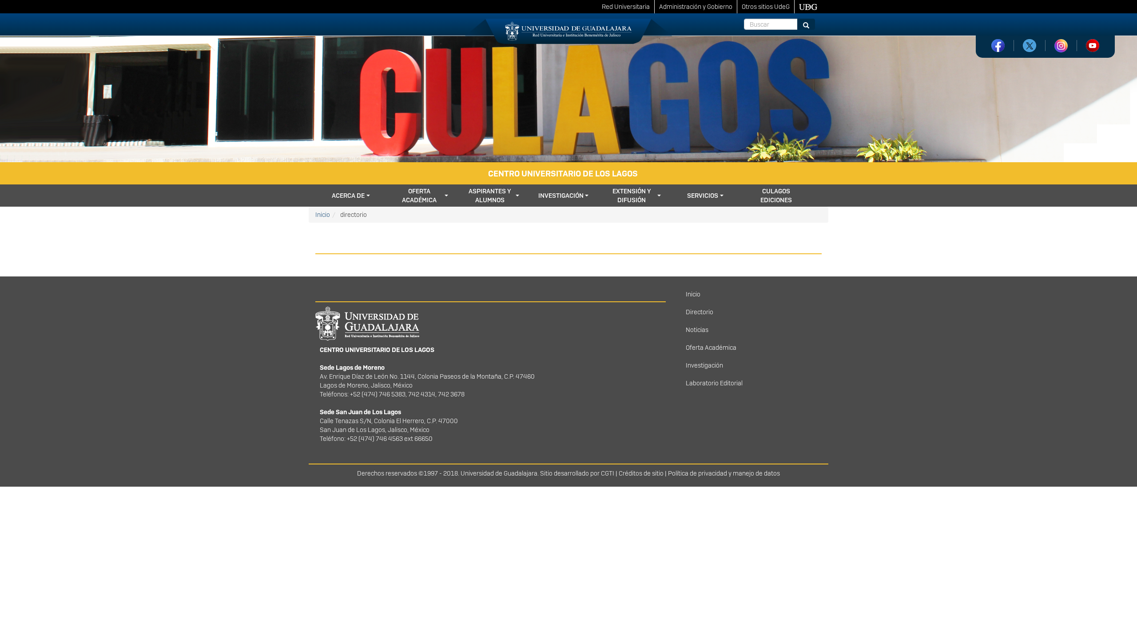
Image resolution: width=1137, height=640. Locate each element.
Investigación (561, 196)
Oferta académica (419, 195)
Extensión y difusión (631, 195)
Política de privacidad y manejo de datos (724, 473)
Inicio (322, 215)
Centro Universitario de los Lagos (563, 173)
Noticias (697, 330)
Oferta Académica (711, 348)
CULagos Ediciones (776, 195)
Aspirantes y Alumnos (490, 195)
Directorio (699, 312)
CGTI (607, 473)
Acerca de (348, 196)
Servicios (702, 196)
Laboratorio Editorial (714, 383)
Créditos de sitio (641, 473)
